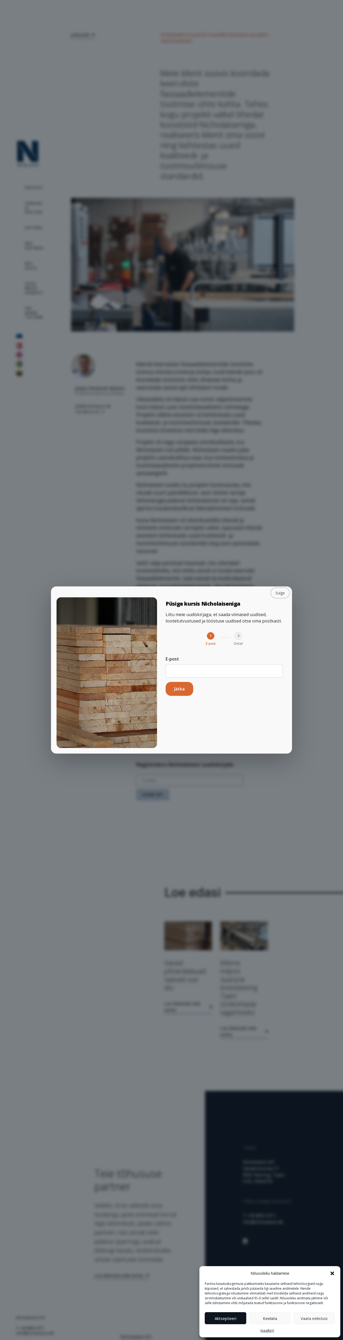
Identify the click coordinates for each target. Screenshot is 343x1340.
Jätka (179, 689)
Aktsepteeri (225, 1318)
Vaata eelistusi (314, 1318)
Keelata (270, 1318)
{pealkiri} (267, 1330)
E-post (172, 659)
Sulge (280, 592)
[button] (332, 1273)
